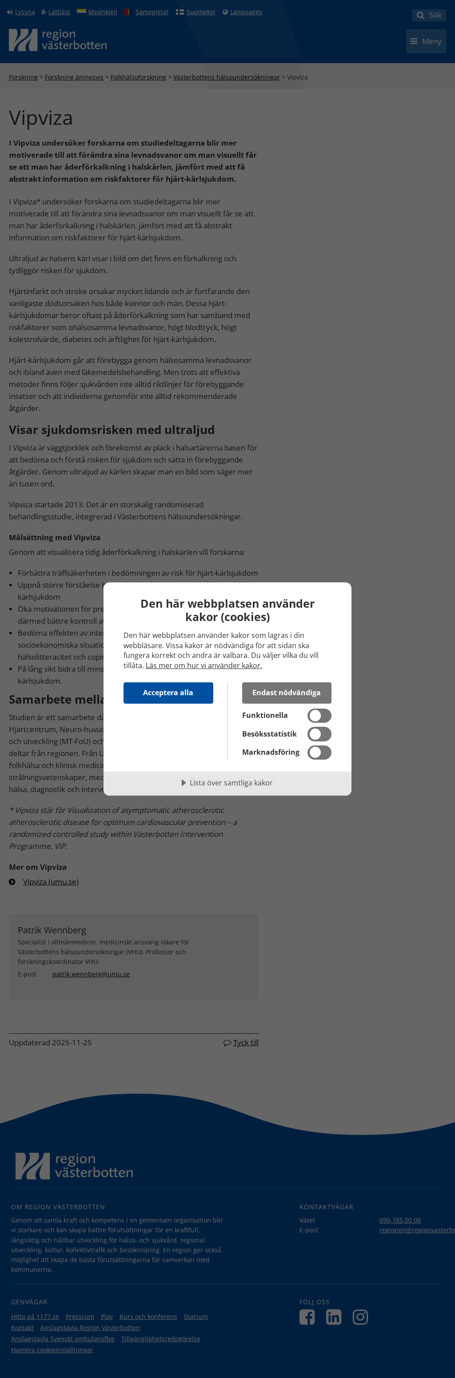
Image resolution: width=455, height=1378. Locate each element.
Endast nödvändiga (286, 692)
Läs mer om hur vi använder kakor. (204, 665)
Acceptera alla (168, 692)
